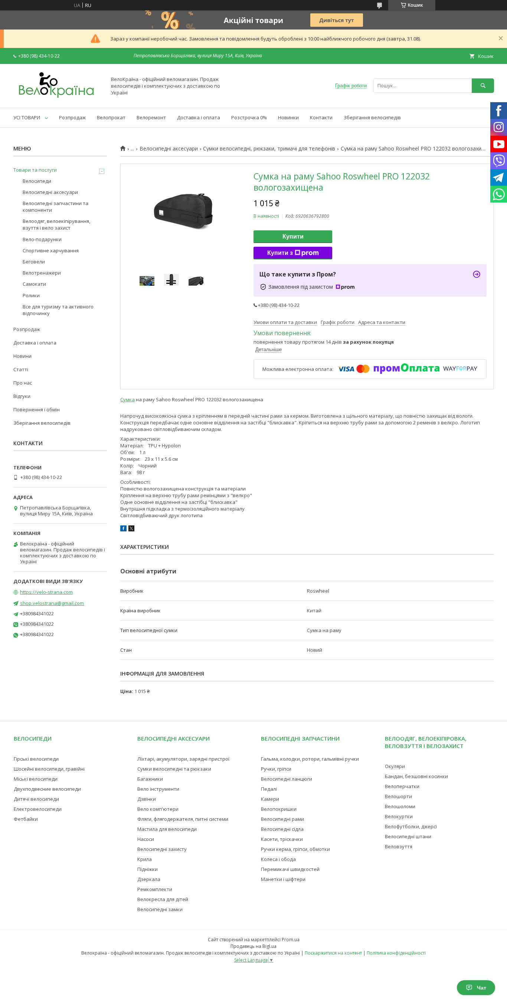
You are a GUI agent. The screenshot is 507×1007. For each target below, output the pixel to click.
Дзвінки (146, 799)
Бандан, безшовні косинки (416, 776)
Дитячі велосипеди (36, 799)
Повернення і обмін (36, 409)
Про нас (22, 382)
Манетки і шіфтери (283, 879)
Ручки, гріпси (276, 768)
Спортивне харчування (51, 250)
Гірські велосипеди (36, 758)
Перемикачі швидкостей (290, 869)
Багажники (150, 779)
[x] (131, 529)
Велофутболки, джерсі (411, 826)
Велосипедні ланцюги (286, 779)
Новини (22, 356)
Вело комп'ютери (158, 809)
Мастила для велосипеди (167, 829)
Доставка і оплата (198, 117)
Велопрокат (111, 117)
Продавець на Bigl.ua (253, 946)
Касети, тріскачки (282, 839)
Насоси (145, 839)
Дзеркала (148, 879)
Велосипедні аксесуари (169, 149)
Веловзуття (398, 846)
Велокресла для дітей (162, 899)
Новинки (288, 117)
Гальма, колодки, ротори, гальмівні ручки (310, 758)
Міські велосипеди (36, 779)
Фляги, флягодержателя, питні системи (182, 819)
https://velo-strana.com (46, 592)
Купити (293, 236)
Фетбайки (26, 819)
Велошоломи (400, 806)
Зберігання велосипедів (372, 117)
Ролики (31, 295)
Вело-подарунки (42, 239)
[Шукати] (483, 85)
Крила (144, 859)
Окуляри (395, 766)
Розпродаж (72, 117)
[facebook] (123, 529)
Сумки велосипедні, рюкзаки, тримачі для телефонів (269, 149)
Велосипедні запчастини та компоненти (55, 206)
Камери (270, 799)
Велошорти (398, 796)
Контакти (321, 117)
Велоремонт (151, 117)
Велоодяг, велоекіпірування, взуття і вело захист (56, 224)
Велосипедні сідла (282, 829)
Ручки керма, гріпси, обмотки (295, 849)
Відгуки (21, 396)
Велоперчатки (402, 786)
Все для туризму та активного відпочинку (58, 310)
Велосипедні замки (160, 909)
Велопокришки (279, 809)
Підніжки (147, 869)
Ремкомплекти (154, 889)
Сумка (127, 399)
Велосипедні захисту (162, 849)
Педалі (269, 789)
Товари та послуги (35, 169)
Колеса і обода (278, 859)
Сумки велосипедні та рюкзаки (174, 768)
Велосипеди (37, 181)
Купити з (280, 253)
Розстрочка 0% (249, 117)
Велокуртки (399, 816)
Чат (481, 988)
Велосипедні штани (408, 836)
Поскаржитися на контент (333, 953)
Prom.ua (291, 939)
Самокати (34, 284)
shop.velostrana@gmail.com (52, 603)
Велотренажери (42, 272)
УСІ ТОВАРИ (26, 117)
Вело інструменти (158, 789)
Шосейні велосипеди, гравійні (49, 768)
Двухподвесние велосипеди (47, 789)
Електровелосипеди (38, 809)
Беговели (34, 261)
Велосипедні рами (282, 819)
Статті (20, 369)
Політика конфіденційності (396, 953)
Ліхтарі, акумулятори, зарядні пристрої (183, 758)
